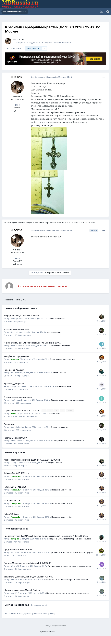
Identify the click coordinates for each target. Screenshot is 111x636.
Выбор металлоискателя (58, 346)
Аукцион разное (55, 462)
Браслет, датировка (14, 383)
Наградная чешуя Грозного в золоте (21, 315)
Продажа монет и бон (61, 476)
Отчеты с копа (59, 373)
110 (69, 411)
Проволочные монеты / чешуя (63, 359)
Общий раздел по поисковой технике (68, 400)
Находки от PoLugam (14, 370)
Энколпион (9, 424)
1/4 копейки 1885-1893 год (16, 473)
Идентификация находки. (16, 329)
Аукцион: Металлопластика (57, 42)
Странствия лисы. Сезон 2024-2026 (22, 410)
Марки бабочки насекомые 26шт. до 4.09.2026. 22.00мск (32, 460)
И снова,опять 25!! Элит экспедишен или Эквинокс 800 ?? (32, 343)
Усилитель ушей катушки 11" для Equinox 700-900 (28, 577)
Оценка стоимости (56, 318)
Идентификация (54, 332)
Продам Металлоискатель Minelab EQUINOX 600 (27, 563)
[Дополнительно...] (104, 77)
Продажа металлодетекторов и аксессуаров (70, 539)
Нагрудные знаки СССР (15, 438)
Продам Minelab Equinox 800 (18, 549)
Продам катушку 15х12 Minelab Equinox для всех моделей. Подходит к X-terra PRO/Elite (46, 536)
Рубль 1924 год (11, 514)
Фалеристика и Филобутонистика (68, 440)
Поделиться (15, 48)
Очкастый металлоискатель (18, 397)
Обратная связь (47, 631)
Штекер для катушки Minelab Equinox (22, 590)
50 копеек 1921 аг (12, 500)
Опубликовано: (51, 77)
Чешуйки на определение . (17, 356)
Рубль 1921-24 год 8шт (15, 487)
